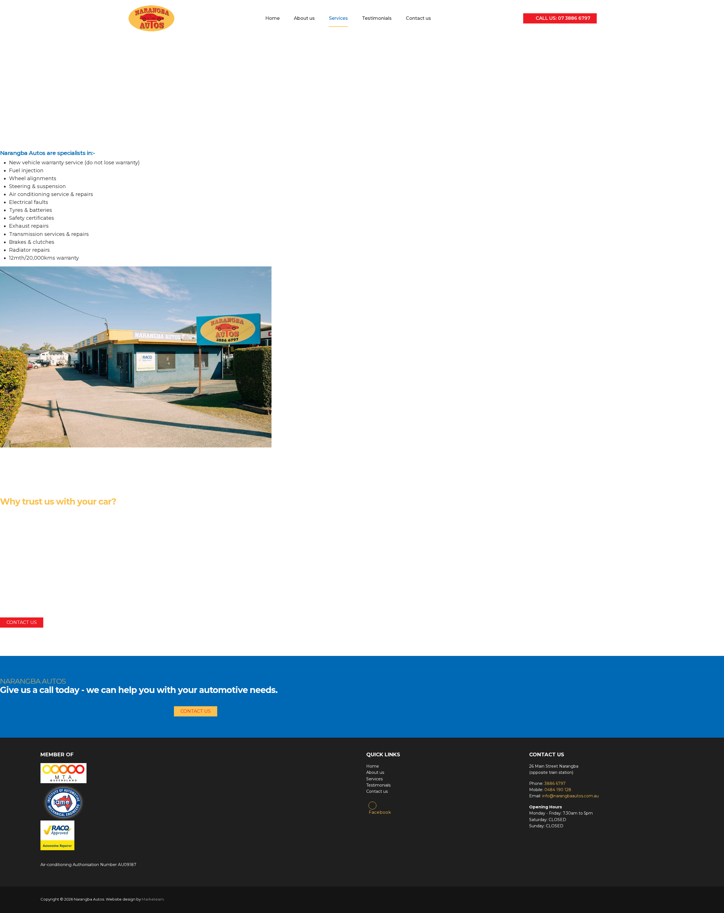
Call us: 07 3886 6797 (562, 18)
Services (338, 18)
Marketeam (153, 899)
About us (304, 18)
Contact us (418, 18)
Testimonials (377, 18)
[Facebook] (372, 805)
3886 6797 (555, 783)
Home (272, 18)
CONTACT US (22, 622)
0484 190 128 (557, 789)
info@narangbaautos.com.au (570, 795)
